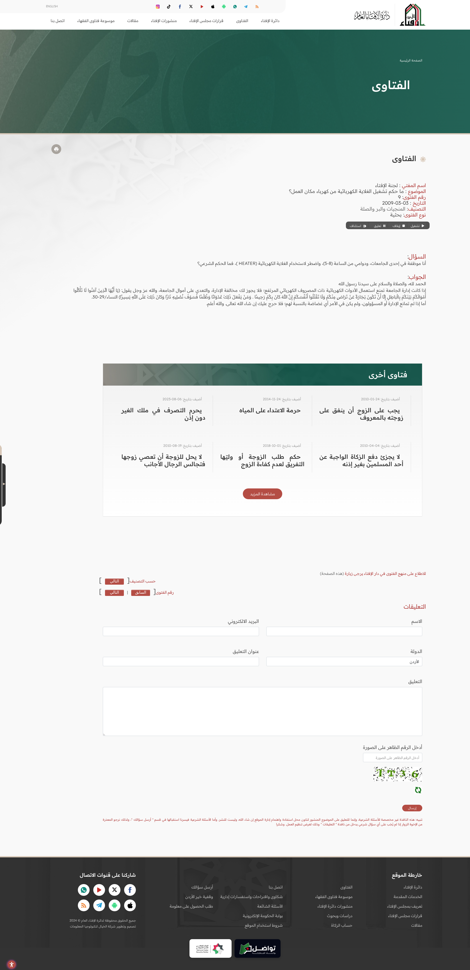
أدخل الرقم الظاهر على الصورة (392, 747)
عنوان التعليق (246, 651)
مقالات (416, 925)
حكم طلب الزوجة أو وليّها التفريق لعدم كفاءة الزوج (262, 460)
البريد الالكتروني (243, 621)
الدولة (416, 651)
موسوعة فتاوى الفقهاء (333, 896)
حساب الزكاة (341, 925)
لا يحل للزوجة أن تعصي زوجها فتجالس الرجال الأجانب (163, 460)
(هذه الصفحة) (332, 573)
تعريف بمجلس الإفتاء (404, 906)
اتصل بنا (58, 20)
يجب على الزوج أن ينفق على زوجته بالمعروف (361, 413)
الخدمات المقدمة (408, 896)
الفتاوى (346, 887)
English (52, 6)
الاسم (416, 621)
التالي (114, 581)
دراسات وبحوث (339, 915)
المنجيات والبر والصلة (382, 209)
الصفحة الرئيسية (411, 60)
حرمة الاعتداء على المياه (270, 410)
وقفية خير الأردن (199, 896)
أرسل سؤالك (202, 887)
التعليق (415, 681)
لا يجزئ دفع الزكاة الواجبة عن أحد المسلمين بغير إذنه (361, 460)
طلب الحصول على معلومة (191, 906)
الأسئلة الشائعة (270, 906)
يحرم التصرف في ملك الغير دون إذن (163, 413)
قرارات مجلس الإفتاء (405, 915)
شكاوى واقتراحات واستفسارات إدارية (251, 896)
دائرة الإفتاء (413, 887)
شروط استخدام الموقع (264, 925)
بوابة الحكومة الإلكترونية (263, 915)
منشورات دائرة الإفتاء (334, 906)
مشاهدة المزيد (262, 493)
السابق (140, 592)
